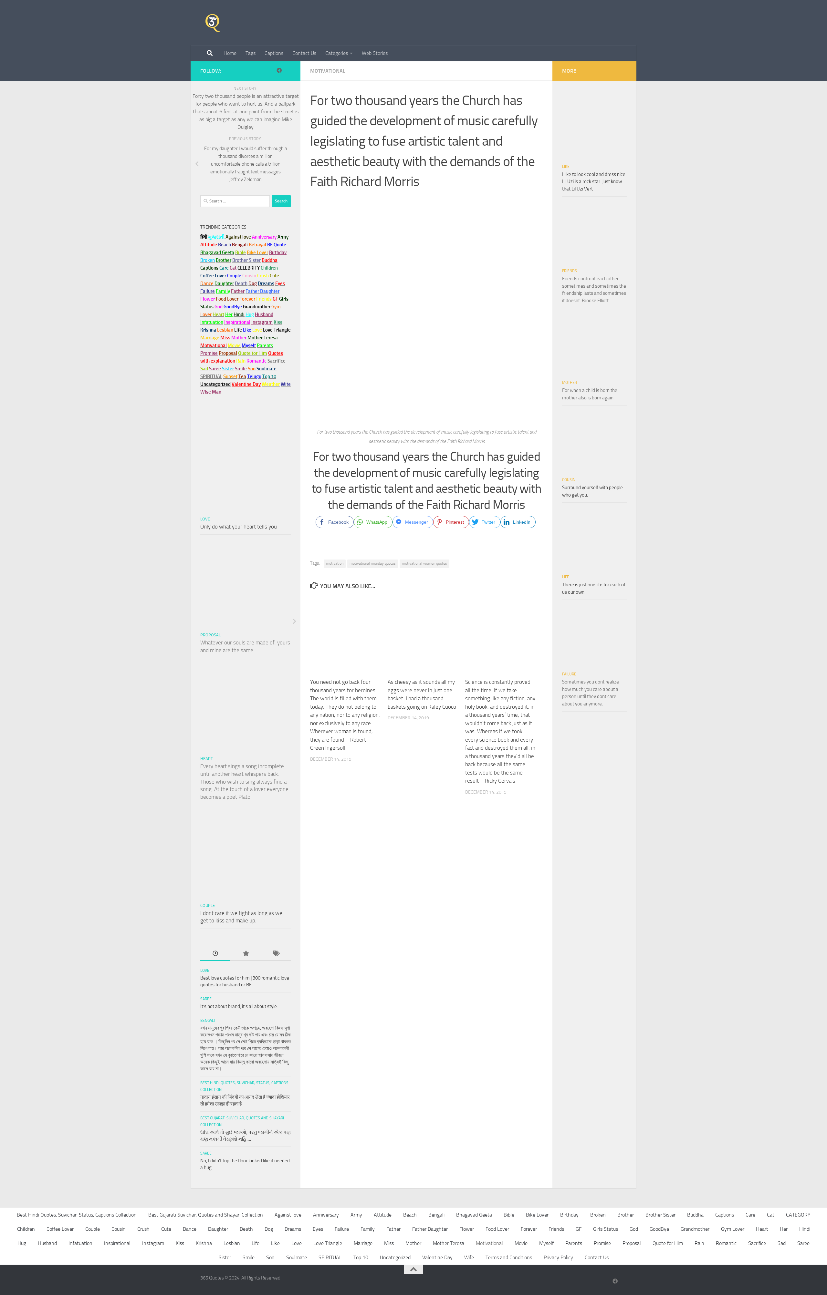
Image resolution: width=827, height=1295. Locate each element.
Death (246, 1229)
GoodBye (659, 1229)
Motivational (327, 71)
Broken (598, 1215)
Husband (264, 314)
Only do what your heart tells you (238, 526)
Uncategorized (395, 1257)
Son (270, 1257)
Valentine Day (246, 384)
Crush (143, 1229)
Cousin (568, 480)
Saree (206, 999)
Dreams (293, 1229)
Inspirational (117, 1243)
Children (26, 1229)
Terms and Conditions (509, 1257)
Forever (529, 1229)
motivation (334, 563)
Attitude (208, 245)
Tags (251, 53)
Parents (573, 1243)
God (634, 1229)
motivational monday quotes (373, 563)
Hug (250, 314)
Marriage (209, 338)
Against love (288, 1215)
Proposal (210, 634)
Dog (269, 1229)
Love (205, 519)
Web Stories (375, 53)
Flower (466, 1229)
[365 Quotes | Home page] (212, 22)
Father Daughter (430, 1229)
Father (393, 1229)
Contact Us (304, 53)
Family (223, 291)
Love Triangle (327, 1243)
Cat (770, 1215)
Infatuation (80, 1243)
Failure (569, 674)
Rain (699, 1243)
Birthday (278, 252)
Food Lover (497, 1229)
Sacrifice (276, 361)
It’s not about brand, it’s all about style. (239, 1006)
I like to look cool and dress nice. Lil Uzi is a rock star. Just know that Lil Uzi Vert (594, 181)
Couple (207, 905)
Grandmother (695, 1229)
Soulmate (296, 1257)
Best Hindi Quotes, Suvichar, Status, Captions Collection (77, 1215)
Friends (569, 271)
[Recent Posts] (215, 954)
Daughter (218, 1229)
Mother (569, 382)
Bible (509, 1215)
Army (356, 1215)
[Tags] (276, 954)
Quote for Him (668, 1243)
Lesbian (232, 1243)
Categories (336, 53)
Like (566, 166)
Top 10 (360, 1257)
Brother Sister (660, 1215)
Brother (625, 1215)
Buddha (695, 1215)
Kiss (180, 1243)
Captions (274, 53)
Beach (224, 245)
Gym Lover (732, 1229)
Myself (546, 1243)
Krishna (204, 1243)
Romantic (726, 1243)
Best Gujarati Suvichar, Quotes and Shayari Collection (205, 1215)
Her (229, 314)
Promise (209, 353)
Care (750, 1215)
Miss (225, 338)
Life (565, 577)
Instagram (262, 322)
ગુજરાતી (216, 237)
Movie (521, 1243)
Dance (189, 1229)
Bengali (207, 1020)
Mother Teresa (448, 1243)
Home (230, 53)
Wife (469, 1257)
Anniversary (326, 1215)
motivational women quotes (424, 563)
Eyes (318, 1229)
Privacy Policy (558, 1257)
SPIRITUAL (211, 376)
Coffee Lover (60, 1229)
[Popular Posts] (245, 954)
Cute (166, 1229)
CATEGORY (798, 1215)
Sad (782, 1243)
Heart (206, 758)
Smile (249, 1257)
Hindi (804, 1229)
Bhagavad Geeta (474, 1215)
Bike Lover (537, 1215)
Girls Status (605, 1229)
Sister (225, 1257)
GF (578, 1229)
